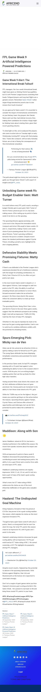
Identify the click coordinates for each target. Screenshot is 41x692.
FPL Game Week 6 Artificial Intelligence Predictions (27, 616)
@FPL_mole (15, 183)
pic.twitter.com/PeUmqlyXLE (18, 415)
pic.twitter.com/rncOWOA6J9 (15, 555)
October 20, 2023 (21, 172)
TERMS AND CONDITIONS (20, 679)
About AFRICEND (20, 661)
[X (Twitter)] (14, 657)
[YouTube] (20, 657)
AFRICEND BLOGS (20, 667)
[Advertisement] (20, 28)
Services (20, 664)
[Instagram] (17, 657)
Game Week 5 (27, 100)
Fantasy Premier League (10, 73)
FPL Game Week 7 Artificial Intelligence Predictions (9, 616)
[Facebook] (26, 657)
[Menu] (38, 3)
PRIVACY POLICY (20, 677)
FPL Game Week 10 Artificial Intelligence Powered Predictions (9, 629)
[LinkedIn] (23, 657)
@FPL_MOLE (8, 601)
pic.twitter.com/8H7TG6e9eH (22, 165)
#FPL (35, 157)
